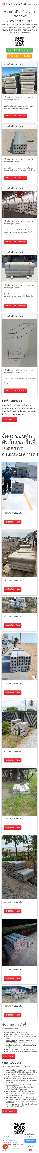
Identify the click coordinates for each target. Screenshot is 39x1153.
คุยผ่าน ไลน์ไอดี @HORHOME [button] (19, 50)
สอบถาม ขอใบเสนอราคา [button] (15, 116)
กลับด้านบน (5, 1136)
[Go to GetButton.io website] (5, 1150)
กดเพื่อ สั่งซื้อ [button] (8, 1056)
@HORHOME (11, 1140)
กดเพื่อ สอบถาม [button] (9, 419)
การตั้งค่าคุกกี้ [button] (30, 1146)
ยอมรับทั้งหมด (30, 1141)
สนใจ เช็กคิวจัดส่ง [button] (13, 522)
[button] (19, 41)
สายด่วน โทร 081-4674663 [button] (19, 56)
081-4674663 (14, 1143)
